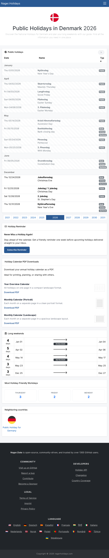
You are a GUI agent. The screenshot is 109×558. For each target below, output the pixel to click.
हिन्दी (80, 525)
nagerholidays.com (64, 553)
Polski (47, 531)
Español (49, 525)
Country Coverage (81, 480)
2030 (94, 217)
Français (66, 525)
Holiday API (81, 470)
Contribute (28, 478)
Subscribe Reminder (17, 250)
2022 (15, 217)
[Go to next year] (101, 52)
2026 (55, 217)
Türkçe (97, 531)
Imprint (28, 503)
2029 (85, 217)
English (17, 525)
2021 (7, 217)
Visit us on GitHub (28, 467)
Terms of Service (27, 498)
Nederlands (16, 531)
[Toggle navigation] (104, 3)
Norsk (33, 531)
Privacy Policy (28, 508)
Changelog (81, 475)
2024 (33, 217)
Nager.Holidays (10, 3)
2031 (102, 217)
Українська (56, 538)
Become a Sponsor (27, 483)
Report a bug (28, 473)
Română (81, 531)
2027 (68, 217)
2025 (41, 217)
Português (64, 531)
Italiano (94, 525)
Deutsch (33, 525)
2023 (24, 217)
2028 (77, 217)
